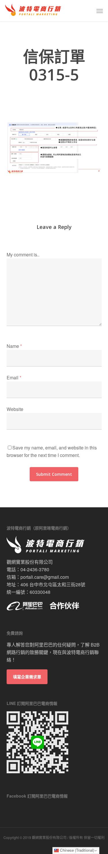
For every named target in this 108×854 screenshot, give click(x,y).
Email (14, 377)
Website (15, 409)
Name (14, 346)
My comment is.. (23, 254)
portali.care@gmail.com (44, 577)
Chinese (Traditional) (76, 850)
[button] (99, 11)
